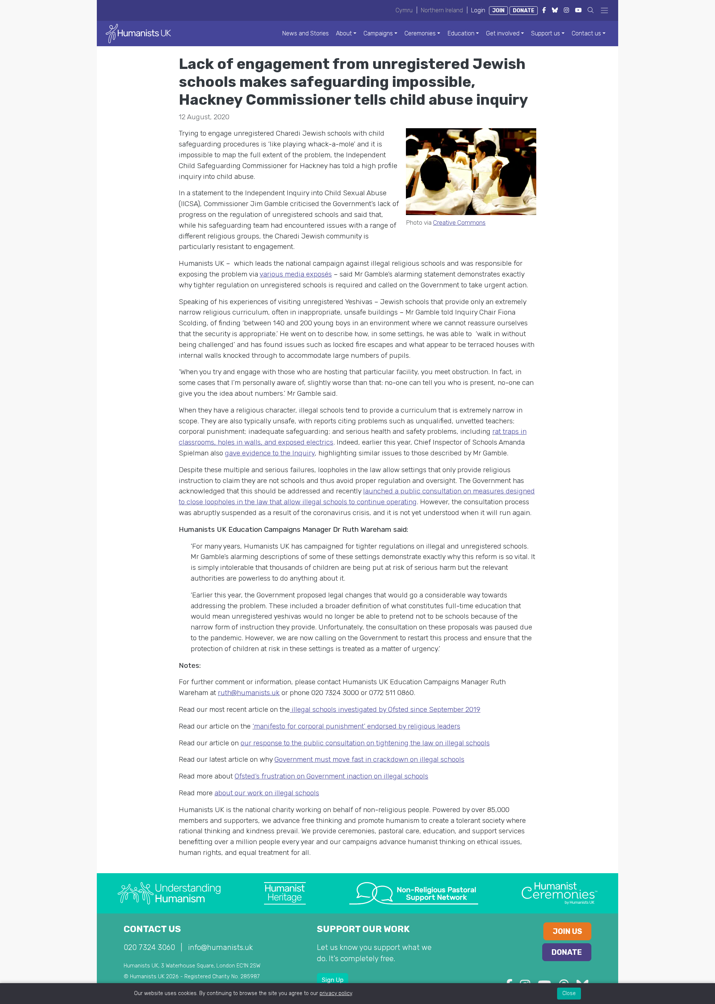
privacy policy (336, 993)
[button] (591, 10)
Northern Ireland (442, 10)
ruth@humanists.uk (249, 692)
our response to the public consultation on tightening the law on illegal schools (365, 743)
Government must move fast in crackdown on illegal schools (369, 759)
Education (461, 33)
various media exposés (296, 274)
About (344, 33)
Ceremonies (420, 33)
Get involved (502, 33)
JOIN (498, 10)
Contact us (586, 33)
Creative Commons (459, 222)
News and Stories (305, 33)
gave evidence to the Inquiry (270, 453)
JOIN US (567, 931)
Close (569, 993)
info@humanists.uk (220, 947)
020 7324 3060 (149, 947)
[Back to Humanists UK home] (138, 33)
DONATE (523, 10)
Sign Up (332, 980)
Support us (545, 33)
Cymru (404, 10)
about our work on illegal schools (266, 793)
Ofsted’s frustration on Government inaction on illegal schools (331, 776)
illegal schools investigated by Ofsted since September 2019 (385, 709)
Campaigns (378, 33)
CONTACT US (152, 929)
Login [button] (478, 10)
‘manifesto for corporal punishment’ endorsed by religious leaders (356, 726)
